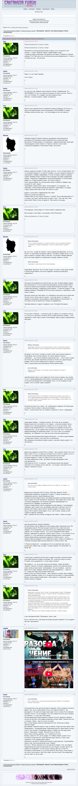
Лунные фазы (28, 782)
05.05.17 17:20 (34, 628)
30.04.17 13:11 (33, 554)
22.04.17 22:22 (34, 135)
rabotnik (5, 628)
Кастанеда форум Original (12, 31)
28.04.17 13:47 (34, 419)
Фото (36, 782)
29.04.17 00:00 (34, 521)
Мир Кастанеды (48, 782)
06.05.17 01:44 (34, 694)
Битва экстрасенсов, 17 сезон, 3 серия (36, 47)
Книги (33, 782)
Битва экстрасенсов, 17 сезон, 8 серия (36, 216)
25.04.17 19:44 (34, 389)
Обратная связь (43, 783)
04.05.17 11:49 (33, 585)
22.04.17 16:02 (34, 71)
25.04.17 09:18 (34, 310)
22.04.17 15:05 (34, 41)
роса (4, 41)
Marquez (5, 135)
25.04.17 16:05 (34, 340)
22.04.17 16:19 (34, 88)
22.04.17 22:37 (34, 168)
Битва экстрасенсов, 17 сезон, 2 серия (36, 44)
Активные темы (39, 11)
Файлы (43, 782)
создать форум (71, 769)
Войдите (13, 27)
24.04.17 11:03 (33, 280)
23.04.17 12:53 (34, 236)
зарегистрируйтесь (23, 27)
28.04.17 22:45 (34, 449)
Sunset (5, 71)
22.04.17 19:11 (33, 105)
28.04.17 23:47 (34, 478)
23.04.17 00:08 (34, 206)
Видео (39, 782)
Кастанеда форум (35, 783)
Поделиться (27, 41)
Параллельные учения (28, 31)
